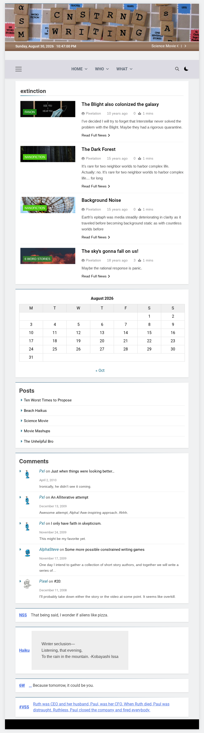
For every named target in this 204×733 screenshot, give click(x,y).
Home (77, 69)
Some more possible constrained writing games (105, 549)
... (30, 685)
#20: (57, 581)
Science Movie (164, 46)
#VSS (24, 707)
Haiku (24, 650)
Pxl (42, 471)
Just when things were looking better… (82, 471)
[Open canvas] (18, 69)
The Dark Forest (98, 149)
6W (22, 685)
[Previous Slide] (177, 46)
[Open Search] (177, 69)
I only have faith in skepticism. (76, 523)
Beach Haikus (35, 410)
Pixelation (93, 113)
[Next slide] (185, 46)
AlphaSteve (49, 549)
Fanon (30, 112)
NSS (23, 615)
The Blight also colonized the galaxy (120, 104)
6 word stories (37, 259)
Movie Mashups (37, 431)
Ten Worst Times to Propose (48, 400)
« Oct (100, 370)
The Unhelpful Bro (38, 441)
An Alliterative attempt (69, 497)
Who (99, 69)
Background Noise (101, 200)
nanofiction (35, 157)
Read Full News (94, 135)
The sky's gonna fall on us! (110, 251)
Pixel (43, 581)
